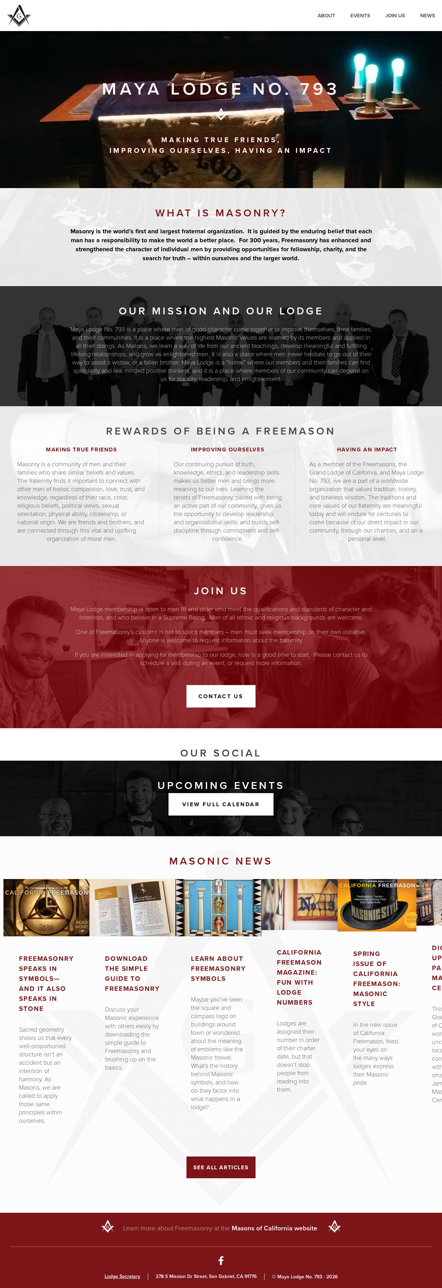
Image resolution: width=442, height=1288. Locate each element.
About (326, 15)
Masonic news (221, 861)
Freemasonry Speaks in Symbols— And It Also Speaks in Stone (46, 984)
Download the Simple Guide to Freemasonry (132, 974)
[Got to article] (46, 907)
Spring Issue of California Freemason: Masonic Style (377, 979)
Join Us (395, 15)
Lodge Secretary (122, 1276)
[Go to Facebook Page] (221, 1262)
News (427, 15)
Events (360, 15)
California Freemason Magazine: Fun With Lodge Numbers (299, 977)
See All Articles (221, 1167)
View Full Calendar (221, 804)
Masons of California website (274, 1228)
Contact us (221, 696)
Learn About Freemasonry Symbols (218, 969)
